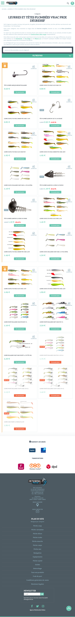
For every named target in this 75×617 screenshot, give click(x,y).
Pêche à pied (37, 561)
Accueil (4, 9)
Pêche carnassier (37, 530)
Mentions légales (37, 584)
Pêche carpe (37, 545)
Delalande (19, 38)
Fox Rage (28, 38)
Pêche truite (37, 537)
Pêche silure (37, 534)
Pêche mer (37, 549)
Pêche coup (37, 526)
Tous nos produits (37, 572)
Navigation (37, 553)
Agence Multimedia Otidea (37, 610)
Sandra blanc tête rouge (38, 34)
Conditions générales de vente (37, 580)
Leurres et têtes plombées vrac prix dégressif (22, 9)
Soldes (37, 565)
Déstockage (37, 568)
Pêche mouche (37, 541)
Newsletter (30, 591)
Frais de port (37, 576)
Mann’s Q (38, 38)
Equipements (37, 557)
